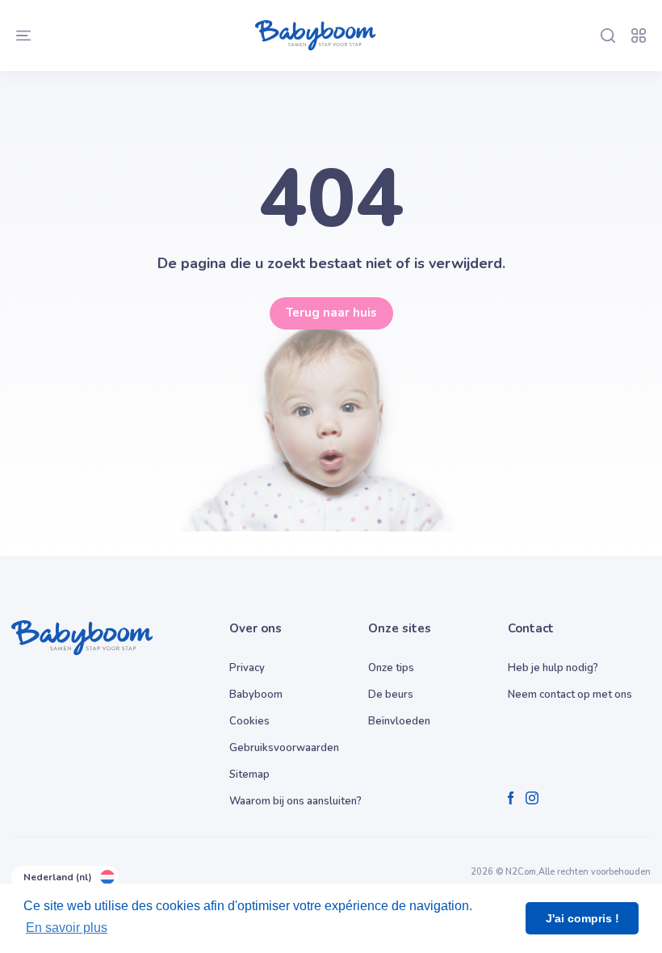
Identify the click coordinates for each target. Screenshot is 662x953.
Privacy (247, 668)
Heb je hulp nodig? (553, 668)
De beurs (390, 694)
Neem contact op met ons (570, 694)
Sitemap (249, 774)
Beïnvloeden (399, 721)
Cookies (249, 721)
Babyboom (256, 694)
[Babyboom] (316, 35)
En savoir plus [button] (66, 927)
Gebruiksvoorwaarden (284, 748)
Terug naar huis (331, 312)
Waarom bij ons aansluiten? (295, 801)
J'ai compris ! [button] (582, 918)
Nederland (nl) (57, 877)
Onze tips (391, 668)
